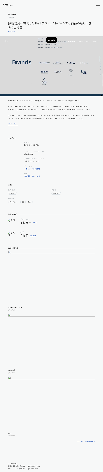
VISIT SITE (12, 124)
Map (38, 466)
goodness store (33, 469)
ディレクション (14, 202)
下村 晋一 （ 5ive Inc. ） (33, 169)
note (9, 469)
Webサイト (13, 18)
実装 (23, 202)
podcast (22, 469)
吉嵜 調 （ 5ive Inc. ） (32, 176)
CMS (29, 202)
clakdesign (28, 154)
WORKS (35, 223)
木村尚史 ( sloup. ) (31, 161)
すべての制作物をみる (88, 442)
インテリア (13, 193)
